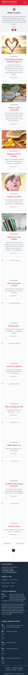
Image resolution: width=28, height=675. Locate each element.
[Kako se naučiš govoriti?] (14, 392)
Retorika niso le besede (11, 631)
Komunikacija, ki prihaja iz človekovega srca (14, 60)
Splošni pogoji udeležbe (17, 668)
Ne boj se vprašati (14, 196)
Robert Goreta (12, 594)
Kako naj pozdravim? (11, 642)
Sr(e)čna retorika (9, 2)
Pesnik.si (12, 586)
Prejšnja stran (7, 543)
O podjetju (7, 668)
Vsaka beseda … (14, 326)
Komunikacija (14, 56)
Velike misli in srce (14, 445)
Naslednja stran (20, 543)
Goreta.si (13, 583)
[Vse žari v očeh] (14, 512)
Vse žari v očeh (14, 526)
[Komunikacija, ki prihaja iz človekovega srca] (14, 45)
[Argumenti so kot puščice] (14, 222)
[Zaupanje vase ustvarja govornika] (14, 469)
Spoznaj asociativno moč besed (13, 658)
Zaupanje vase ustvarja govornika (14, 485)
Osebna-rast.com (14, 579)
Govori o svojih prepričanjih (14, 108)
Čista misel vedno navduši (14, 284)
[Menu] (25, 2)
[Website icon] (15, 30)
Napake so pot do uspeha (14, 155)
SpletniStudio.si (5, 586)
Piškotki (20, 669)
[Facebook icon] (13, 30)
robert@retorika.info (11, 572)
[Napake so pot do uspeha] (14, 139)
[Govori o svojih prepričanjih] (14, 93)
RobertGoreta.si (5, 583)
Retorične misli (14, 104)
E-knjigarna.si (5, 579)
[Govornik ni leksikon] (14, 352)
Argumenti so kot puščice (14, 238)
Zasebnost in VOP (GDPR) (11, 669)
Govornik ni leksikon (14, 366)
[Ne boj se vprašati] (14, 182)
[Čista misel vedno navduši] (14, 269)
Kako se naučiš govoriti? (14, 407)
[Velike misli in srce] (14, 430)
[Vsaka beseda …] (14, 311)
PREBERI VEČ (13, 77)
